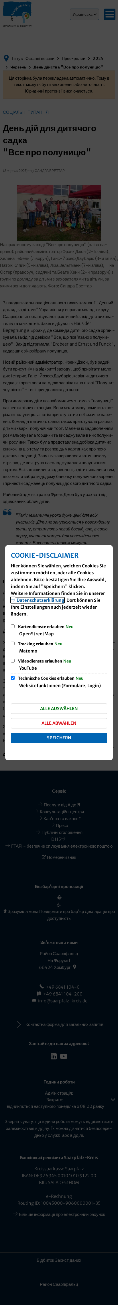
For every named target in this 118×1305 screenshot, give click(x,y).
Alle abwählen (59, 723)
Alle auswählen (59, 708)
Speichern (59, 737)
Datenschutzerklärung (40, 600)
